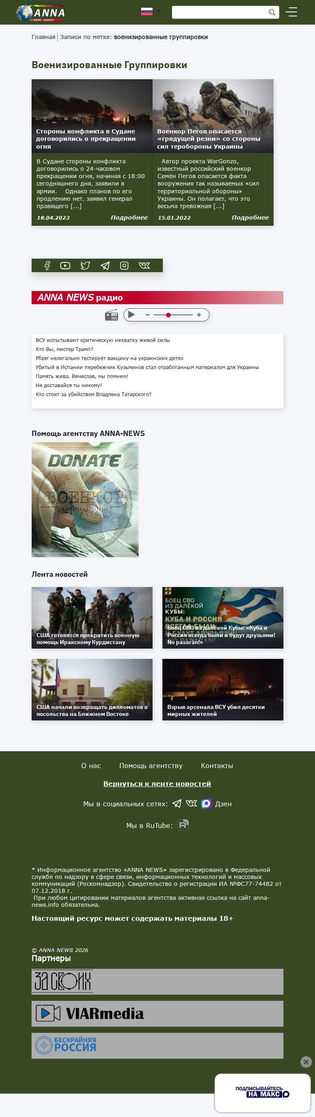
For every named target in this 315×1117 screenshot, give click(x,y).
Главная (43, 36)
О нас (91, 765)
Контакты (217, 765)
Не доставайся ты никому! (69, 385)
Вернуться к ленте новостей (157, 783)
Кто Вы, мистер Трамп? (65, 349)
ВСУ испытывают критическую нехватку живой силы (103, 340)
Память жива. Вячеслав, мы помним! (82, 376)
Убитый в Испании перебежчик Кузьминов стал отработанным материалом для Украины (147, 367)
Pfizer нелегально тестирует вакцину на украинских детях (109, 358)
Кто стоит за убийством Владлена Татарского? (94, 394)
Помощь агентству (151, 765)
